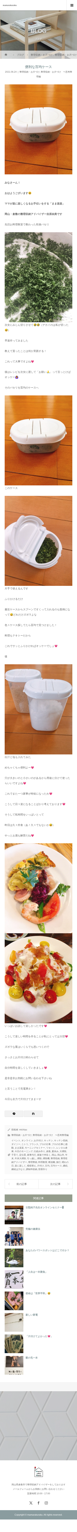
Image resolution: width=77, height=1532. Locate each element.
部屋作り (42, 1169)
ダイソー (15, 1144)
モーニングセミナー (35, 1147)
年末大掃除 (20, 1158)
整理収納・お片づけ (29, 72)
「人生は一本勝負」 (36, 1271)
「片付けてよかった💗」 (39, 1336)
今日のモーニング (24, 1151)
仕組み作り (39, 1151)
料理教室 (42, 1162)
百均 (47, 1165)
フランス (33, 1144)
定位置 (22, 1155)
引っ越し (31, 1158)
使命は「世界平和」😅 (38, 1293)
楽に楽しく (20, 1165)
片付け (40, 1165)
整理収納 (55, 1158)
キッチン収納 (60, 1140)
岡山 (54, 1155)
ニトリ (24, 1144)
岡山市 (60, 1155)
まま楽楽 (19, 1147)
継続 (65, 1165)
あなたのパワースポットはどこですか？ (47, 1250)
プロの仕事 (45, 1144)
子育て (14, 1155)
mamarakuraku (10, 5)
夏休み (55, 1151)
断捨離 (51, 1162)
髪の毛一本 (32, 1357)
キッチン (48, 1140)
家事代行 (31, 1155)
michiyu (23, 1129)
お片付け (38, 1140)
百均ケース (56, 1165)
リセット (50, 1147)
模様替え (31, 1165)
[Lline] (14, 1114)
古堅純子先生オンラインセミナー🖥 (45, 1207)
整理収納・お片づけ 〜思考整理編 (51, 1135)
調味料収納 (31, 1169)
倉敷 (48, 1151)
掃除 (39, 1158)
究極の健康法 (33, 1229)
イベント (15, 1140)
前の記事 (21, 1184)
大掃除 (63, 1151)
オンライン (27, 1140)
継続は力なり (18, 1169)
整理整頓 (32, 1162)
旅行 (58, 1162)
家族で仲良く (44, 1155)
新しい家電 (32, 1314)
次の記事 (55, 1184)
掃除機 (46, 1158)
